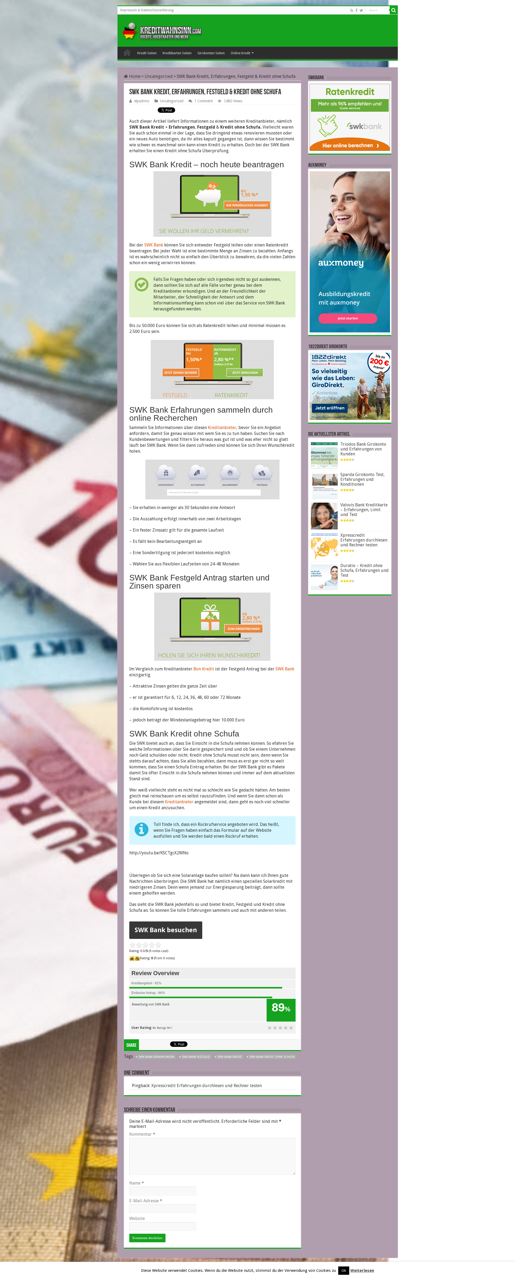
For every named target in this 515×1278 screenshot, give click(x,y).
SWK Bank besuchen (166, 930)
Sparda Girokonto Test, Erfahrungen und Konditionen (362, 479)
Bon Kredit (203, 668)
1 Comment (203, 101)
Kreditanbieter (222, 427)
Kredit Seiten (147, 53)
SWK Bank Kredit (230, 1057)
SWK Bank (153, 245)
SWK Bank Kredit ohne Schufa (272, 1057)
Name (136, 1183)
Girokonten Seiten (211, 53)
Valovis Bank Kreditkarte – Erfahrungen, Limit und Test (364, 509)
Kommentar (142, 1134)
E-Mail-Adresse (145, 1200)
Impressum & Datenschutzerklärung (147, 10)
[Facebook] (356, 10)
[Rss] (352, 10)
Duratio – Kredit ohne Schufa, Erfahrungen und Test (364, 570)
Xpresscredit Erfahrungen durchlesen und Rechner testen (206, 1085)
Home (134, 76)
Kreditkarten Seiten (177, 53)
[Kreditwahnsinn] (162, 29)
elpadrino (141, 101)
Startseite (127, 52)
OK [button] (343, 1271)
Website (137, 1218)
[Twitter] (361, 10)
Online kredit (240, 53)
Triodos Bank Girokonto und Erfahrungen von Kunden (363, 449)
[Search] (394, 10)
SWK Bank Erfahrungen (156, 1057)
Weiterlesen (362, 1270)
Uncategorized (159, 76)
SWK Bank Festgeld (196, 1057)
